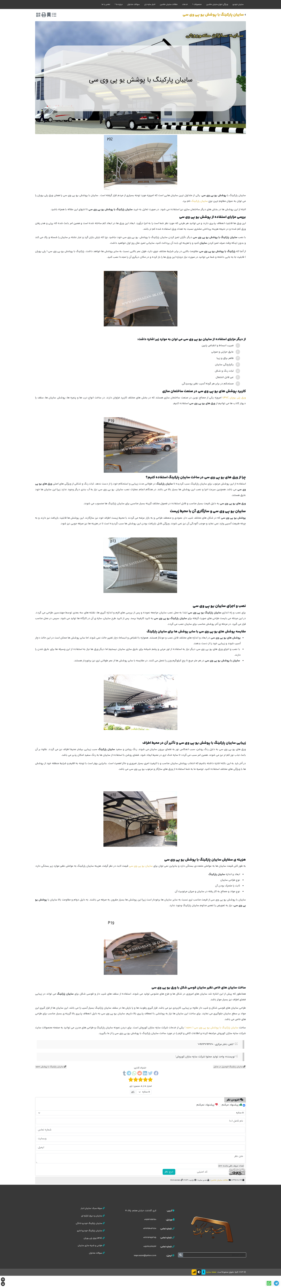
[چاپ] (43, 15)
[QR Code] (38, 15)
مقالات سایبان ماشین (169, 4)
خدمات (185, 4)
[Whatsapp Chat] (269, 1283)
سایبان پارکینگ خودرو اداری (90, 1230)
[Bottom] (3, 1284)
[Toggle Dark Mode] (199, 1272)
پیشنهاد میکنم (230, 1105)
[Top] (3, 1280)
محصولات (198, 4)
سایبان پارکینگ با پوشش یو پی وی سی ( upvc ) (211, 1028)
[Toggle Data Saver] (194, 1272)
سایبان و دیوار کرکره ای (92, 1216)
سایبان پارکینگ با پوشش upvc (50, 1066)
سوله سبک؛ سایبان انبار (92, 1208)
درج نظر (169, 1172)
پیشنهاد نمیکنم (205, 1105)
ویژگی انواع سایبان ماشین (217, 4)
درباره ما (119, 4)
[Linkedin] (144, 1074)
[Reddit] (139, 1074)
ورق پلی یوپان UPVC (234, 398)
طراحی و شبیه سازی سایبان (90, 1245)
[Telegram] (129, 1074)
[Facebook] (156, 1074)
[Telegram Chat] (276, 1283)
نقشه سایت (211, 1272)
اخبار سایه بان (149, 4)
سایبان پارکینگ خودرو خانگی (89, 1223)
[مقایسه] (54, 15)
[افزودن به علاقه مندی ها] (49, 15)
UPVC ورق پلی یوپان (93, 1238)
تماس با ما (106, 4)
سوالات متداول (133, 4)
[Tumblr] (124, 1074)
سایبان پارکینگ (199, 201)
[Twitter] (150, 1074)
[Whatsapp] (134, 1074)
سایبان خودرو (238, 4)
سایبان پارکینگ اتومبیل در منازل (228, 1066)
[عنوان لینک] (212, 1229)
